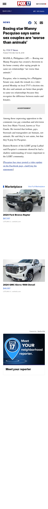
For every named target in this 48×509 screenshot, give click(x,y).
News (6, 22)
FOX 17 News (12, 50)
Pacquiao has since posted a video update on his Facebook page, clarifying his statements (22, 166)
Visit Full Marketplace (36, 187)
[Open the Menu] (4, 4)
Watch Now (40, 4)
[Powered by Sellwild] (41, 331)
